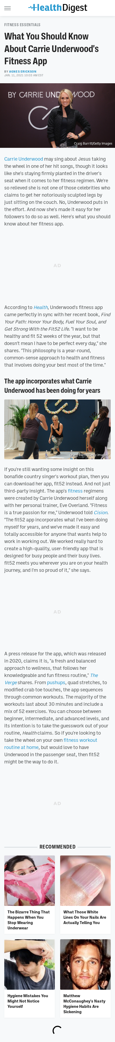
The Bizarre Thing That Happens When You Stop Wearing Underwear (28, 920)
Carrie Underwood (23, 159)
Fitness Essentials (22, 25)
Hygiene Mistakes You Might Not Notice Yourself (27, 1001)
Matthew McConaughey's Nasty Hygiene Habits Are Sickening (84, 1004)
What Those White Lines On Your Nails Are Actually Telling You (84, 917)
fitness (75, 491)
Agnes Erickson (22, 71)
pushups (56, 682)
